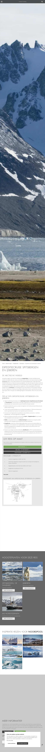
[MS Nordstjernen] (12, 601)
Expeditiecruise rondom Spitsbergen (33, 643)
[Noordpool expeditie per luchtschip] (12, 658)
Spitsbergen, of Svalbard (9, 584)
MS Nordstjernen (10, 613)
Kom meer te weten (10, 740)
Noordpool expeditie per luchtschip (11, 666)
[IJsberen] (33, 571)
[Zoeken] (42, 1)
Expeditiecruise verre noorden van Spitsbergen (31, 654)
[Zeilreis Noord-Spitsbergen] (12, 635)
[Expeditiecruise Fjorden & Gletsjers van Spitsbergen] (12, 647)
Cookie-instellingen (11, 743)
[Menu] (1, 1)
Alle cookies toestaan (22, 743)
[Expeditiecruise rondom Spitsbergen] (33, 635)
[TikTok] (42, 744)
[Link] (22, 492)
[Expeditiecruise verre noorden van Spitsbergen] (33, 647)
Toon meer (6, 474)
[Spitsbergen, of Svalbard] (12, 571)
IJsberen (26, 583)
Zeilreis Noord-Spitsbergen (8, 643)
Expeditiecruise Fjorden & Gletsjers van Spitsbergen (12, 654)
